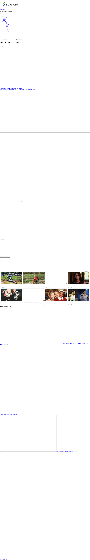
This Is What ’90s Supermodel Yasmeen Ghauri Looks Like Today (11, 88)
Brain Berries (2, 9)
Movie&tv (4, 19)
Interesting (4, 18)
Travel (3, 20)
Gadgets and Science (5, 17)
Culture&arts (4, 15)
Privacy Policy (4, 308)
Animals (3, 14)
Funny (3, 16)
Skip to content (2, 0)
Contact (3, 309)
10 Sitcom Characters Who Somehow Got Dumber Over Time (10, 237)
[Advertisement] (31, 248)
